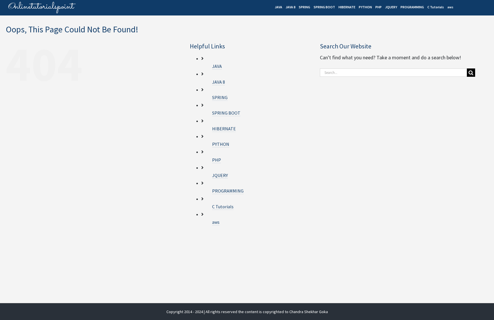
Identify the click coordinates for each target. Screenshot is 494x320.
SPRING (220, 97)
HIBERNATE (224, 128)
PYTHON (220, 144)
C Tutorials (223, 206)
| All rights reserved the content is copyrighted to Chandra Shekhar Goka (266, 311)
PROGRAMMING (228, 191)
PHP (216, 160)
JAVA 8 (218, 82)
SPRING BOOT (226, 113)
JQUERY (220, 175)
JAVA (217, 66)
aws (216, 222)
